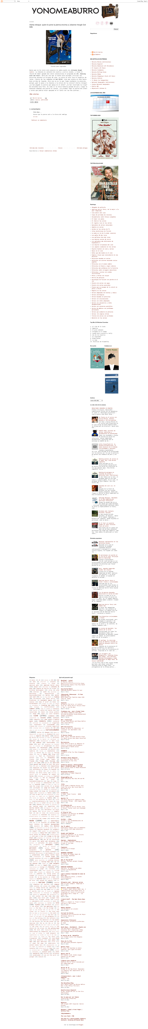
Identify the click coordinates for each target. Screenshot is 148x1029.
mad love (51, 802)
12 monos (32, 680)
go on (47, 762)
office (44, 834)
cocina (43, 718)
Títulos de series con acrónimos (102, 316)
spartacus (43, 894)
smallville (52, 887)
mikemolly (53, 814)
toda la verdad (37, 933)
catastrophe (33, 712)
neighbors (56, 829)
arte (57, 690)
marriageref (47, 808)
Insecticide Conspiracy (68, 998)
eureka (41, 751)
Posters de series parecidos (101, 285)
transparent (33, 938)
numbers (53, 833)
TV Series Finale (66, 735)
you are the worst (50, 955)
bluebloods (32, 700)
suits (54, 901)
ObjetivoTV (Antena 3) (99, 88)
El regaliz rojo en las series (102, 223)
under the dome (38, 943)
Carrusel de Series (67, 913)
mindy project (55, 816)
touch (42, 936)
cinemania (51, 716)
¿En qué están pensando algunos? (71, 942)
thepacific (44, 931)
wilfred (46, 953)
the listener (33, 919)
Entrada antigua (82, 148)
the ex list (32, 914)
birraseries (37, 698)
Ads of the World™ (67, 860)
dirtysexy (56, 737)
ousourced (48, 837)
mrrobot (53, 822)
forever (31, 757)
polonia (40, 853)
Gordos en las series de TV (101, 229)
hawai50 (53, 769)
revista (51, 867)
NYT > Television (66, 720)
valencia (32, 948)
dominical (32, 741)
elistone (38, 746)
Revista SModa (96, 74)
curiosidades (52, 730)
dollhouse (53, 739)
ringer (42, 868)
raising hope (45, 861)
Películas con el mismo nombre (102, 264)
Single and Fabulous (67, 833)
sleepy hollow (40, 887)
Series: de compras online (100, 314)
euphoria (32, 751)
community (37, 719)
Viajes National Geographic (101, 84)
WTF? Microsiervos (67, 727)
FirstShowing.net (66, 805)
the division (43, 913)
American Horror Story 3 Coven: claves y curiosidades (108, 581)
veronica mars (36, 950)
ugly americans (42, 941)
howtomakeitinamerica (36, 781)
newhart (44, 831)
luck (37, 802)
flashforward (51, 756)
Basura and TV (65, 953)
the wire (37, 930)
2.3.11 (35, 116)
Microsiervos (65, 742)
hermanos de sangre (49, 774)
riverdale (52, 868)
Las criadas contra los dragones (71, 937)
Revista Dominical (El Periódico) (103, 66)
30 (52, 680)
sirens (45, 886)
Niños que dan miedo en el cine (102, 253)
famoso (45, 754)
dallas (39, 732)
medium (35, 811)
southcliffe (36, 892)
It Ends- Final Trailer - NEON (71, 794)
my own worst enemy (51, 827)
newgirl (34, 831)
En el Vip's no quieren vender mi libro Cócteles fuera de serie (107, 524)
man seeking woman (36, 806)
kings (43, 791)
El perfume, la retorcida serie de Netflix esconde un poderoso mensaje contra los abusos (108, 642)
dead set (41, 734)
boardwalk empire (46, 700)
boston (57, 703)
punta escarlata (39, 860)
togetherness (33, 934)
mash (55, 808)
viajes (46, 950)
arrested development (36, 690)
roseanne (40, 872)
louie (51, 801)
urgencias (41, 946)
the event (53, 913)
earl (39, 744)
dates (55, 732)
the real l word (45, 924)
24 (39, 680)
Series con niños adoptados (101, 301)
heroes (31, 776)
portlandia (49, 853)
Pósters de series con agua (101, 283)
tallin (49, 903)
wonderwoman (37, 955)
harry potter (55, 767)
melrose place (46, 811)
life (57, 793)
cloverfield (32, 717)
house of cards (47, 779)
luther (44, 803)
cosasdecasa (45, 722)
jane (55, 784)
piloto (48, 850)
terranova (48, 904)
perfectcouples (33, 846)
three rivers (55, 931)
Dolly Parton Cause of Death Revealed (73, 767)
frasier (31, 759)
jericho (46, 786)
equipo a (35, 749)
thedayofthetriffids (50, 929)
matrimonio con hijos (52, 809)
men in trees (40, 813)
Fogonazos (64, 847)
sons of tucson (46, 891)
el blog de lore (66, 812)
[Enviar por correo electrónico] (31, 102)
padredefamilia (34, 839)
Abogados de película (99, 207)
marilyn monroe (34, 808)
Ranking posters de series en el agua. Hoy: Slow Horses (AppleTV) (108, 460)
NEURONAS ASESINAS (67, 853)
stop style (41, 898)
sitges (53, 886)
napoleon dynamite (43, 829)
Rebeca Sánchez (66, 907)
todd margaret (51, 933)
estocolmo (44, 749)
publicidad (44, 100)
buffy (57, 705)
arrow (50, 690)
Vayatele (63, 703)
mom (34, 822)
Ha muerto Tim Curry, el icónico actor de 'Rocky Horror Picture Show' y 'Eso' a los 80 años (73, 706)
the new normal (48, 921)
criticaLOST (51, 724)
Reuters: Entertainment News (70, 887)
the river (35, 926)
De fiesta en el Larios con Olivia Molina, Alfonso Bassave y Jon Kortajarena (108, 419)
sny (45, 889)
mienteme (44, 814)
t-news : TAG (65, 979)
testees (57, 904)
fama (38, 754)
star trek (48, 896)
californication (49, 707)
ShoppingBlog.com (66, 777)
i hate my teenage (34, 782)
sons (52, 889)
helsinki (54, 772)
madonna (39, 804)
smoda (38, 889)
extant (31, 752)
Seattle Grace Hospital (68, 990)
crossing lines (37, 728)
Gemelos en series (97, 227)
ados (34, 681)
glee (38, 762)
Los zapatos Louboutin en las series (104, 247)
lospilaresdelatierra (39, 801)
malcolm (54, 804)
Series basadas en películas (101, 296)
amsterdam (45, 686)
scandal (31, 875)
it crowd (48, 784)
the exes (42, 914)
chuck (43, 713)
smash (31, 889)
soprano (56, 891)
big (41, 696)
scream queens (51, 875)
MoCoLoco (63, 1002)
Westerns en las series (99, 318)
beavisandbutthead (35, 695)
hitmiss (48, 776)
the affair (35, 906)
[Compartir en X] (34, 102)
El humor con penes (98, 219)
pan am (46, 839)
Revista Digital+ (97, 64)
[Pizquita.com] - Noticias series (72, 882)
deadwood (50, 734)
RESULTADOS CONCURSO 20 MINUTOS (102, 408)
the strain (40, 928)
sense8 (42, 880)
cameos (32, 708)
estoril (53, 749)
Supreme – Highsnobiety (68, 840)
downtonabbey (51, 742)
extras (39, 752)
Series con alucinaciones (100, 299)
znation (40, 956)
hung (54, 781)
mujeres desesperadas (52, 824)
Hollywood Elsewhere (67, 771)
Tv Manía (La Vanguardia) (100, 80)
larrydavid (52, 791)
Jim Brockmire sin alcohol (69, 909)
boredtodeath (33, 703)
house (31, 779)
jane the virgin (34, 786)
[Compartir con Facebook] (36, 102)
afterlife (43, 681)
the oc (50, 923)
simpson (56, 884)
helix (40, 771)
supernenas (41, 903)
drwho (31, 744)
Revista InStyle (97, 78)
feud (40, 756)
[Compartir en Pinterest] (37, 102)
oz (55, 838)
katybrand (54, 789)
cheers (43, 712)
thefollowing (33, 931)
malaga (47, 804)
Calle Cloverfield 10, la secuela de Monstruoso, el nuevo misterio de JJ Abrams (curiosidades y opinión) (108, 446)
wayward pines (46, 951)
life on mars (36, 794)
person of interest (49, 846)
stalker (38, 896)
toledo (42, 934)
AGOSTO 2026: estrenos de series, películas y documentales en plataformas (108, 432)
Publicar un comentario (39, 120)
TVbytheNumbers (66, 1013)
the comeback (41, 911)
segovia (31, 878)
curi (41, 730)
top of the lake (52, 934)
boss (51, 703)
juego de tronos (49, 788)
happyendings (55, 766)
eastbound (47, 744)
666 (58, 680)
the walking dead (53, 928)
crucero (47, 728)
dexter (47, 736)
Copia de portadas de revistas (102, 215)
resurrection (33, 867)
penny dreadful (54, 843)
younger (31, 956)
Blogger (80, 1024)
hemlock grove (33, 774)
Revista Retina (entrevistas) (101, 62)
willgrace (56, 953)
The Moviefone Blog (67, 983)
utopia (49, 946)
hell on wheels (51, 771)
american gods (34, 685)
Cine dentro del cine (99, 213)
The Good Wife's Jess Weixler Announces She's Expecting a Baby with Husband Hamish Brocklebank (72, 930)
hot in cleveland (49, 777)
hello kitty (43, 772)
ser (58, 880)
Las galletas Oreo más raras (101, 237)
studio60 (56, 899)
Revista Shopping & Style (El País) (103, 76)
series (41, 882)
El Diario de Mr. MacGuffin (70, 935)
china (34, 713)
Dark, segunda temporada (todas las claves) (107, 569)
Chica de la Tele (66, 941)
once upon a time (37, 836)
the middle (55, 920)
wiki (31, 72)
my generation (39, 827)
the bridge (49, 908)
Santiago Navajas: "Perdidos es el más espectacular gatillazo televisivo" (108, 499)
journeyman (36, 788)
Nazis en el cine (97, 251)
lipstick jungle (54, 796)
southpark (56, 892)
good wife (56, 762)
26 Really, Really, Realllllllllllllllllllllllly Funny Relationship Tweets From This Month (73, 683)
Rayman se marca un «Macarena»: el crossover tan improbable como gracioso (72, 730)
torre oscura (33, 936)
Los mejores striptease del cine (102, 245)
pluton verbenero (50, 851)
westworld (36, 953)
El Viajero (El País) (99, 68)
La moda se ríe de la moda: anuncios (104, 233)
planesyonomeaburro (35, 851)
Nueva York (43, 833)
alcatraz (32, 683)
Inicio (60, 148)
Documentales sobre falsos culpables (104, 217)
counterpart (38, 724)
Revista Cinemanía (97, 70)
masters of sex (34, 809)
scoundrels (41, 875)
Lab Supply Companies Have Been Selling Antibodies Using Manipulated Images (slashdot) (73, 714)
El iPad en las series (99, 221)
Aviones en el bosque (68, 848)
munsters (37, 826)
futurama (52, 761)
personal (32, 848)
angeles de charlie (42, 688)
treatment (45, 938)
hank (37, 766)
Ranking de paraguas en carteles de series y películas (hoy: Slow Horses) (108, 474)
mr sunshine (43, 822)
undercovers (52, 943)
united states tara (35, 945)
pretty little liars (52, 855)
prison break (50, 856)
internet (37, 784)
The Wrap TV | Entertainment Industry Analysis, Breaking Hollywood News (73, 1019)
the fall (51, 914)
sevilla (56, 882)
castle (42, 710)
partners (31, 843)
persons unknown (50, 848)
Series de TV (65, 967)
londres (49, 798)
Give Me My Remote (67, 689)
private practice (35, 858)
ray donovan (33, 863)
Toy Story (51, 936)
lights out (42, 796)
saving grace (51, 873)
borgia (44, 703)
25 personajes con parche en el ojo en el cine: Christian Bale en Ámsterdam (108, 556)
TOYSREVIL (64, 750)
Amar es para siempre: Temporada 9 (72, 883)
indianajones (48, 782)
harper (45, 767)
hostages (36, 777)
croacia (31, 726)
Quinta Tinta (65, 946)
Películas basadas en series (101, 258)
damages (47, 732)
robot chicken (46, 870)
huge (48, 781)
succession (47, 901)
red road (37, 865)
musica (38, 100)
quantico (35, 861)
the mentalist (44, 920)
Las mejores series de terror (101, 239)
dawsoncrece (32, 734)
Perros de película (98, 277)
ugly (30, 941)
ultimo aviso (55, 941)
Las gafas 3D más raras (99, 235)
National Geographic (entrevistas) (103, 82)
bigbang (56, 697)
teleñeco (37, 904)
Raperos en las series (99, 290)
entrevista (44, 747)
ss (30, 896)
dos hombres (37, 742)
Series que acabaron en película (102, 312)
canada (48, 708)
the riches (56, 924)
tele (57, 903)
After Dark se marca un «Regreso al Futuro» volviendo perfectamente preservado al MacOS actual (72, 745)
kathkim (46, 789)
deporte (38, 736)
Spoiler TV (64, 798)
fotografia (51, 757)
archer (54, 688)
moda (31, 821)
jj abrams (56, 786)
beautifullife (49, 693)
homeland (56, 776)
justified (32, 789)
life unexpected (48, 794)
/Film (62, 784)
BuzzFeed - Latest (67, 680)
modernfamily (55, 821)
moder (45, 820)
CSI (54, 728)
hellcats (32, 772)
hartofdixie (37, 769)
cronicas (40, 726)
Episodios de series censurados (102, 225)
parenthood (55, 839)
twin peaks (51, 940)
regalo (45, 865)
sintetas (36, 886)
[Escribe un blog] (32, 102)
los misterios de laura (44, 799)
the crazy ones (54, 911)
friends (31, 761)
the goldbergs (49, 916)
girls (31, 762)
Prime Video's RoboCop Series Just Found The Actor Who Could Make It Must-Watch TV (72, 787)
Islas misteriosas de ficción (101, 231)
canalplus (56, 708)
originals (40, 837)
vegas (57, 948)
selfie (48, 878)
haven (46, 769)
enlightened (48, 746)
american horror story (51, 685)
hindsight (40, 776)
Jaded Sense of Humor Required (71, 773)
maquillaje (51, 806)
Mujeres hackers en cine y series (103, 249)
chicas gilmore (54, 712)
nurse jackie (33, 834)
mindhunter (45, 816)
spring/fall (53, 894)
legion (31, 793)
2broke (46, 680)
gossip (36, 764)
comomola (42, 721)
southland (46, 892)
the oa (42, 923)
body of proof (43, 702)
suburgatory (35, 901)
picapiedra (32, 850)
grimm (44, 764)
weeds (57, 951)
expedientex (51, 751)
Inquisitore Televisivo (68, 920)
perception (37, 844)
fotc (41, 757)
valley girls (42, 948)
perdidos (49, 844)
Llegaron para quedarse (68, 960)
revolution (32, 868)
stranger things (44, 899)
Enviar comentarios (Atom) (48, 151)
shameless (36, 884)
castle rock (52, 710)
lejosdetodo (41, 792)
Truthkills (64, 792)
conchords (56, 721)
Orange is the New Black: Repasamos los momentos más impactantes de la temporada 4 (72, 970)
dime (48, 737)
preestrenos (36, 855)
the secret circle (48, 926)
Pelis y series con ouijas (100, 275)
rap (55, 861)
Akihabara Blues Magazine (69, 757)
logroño (42, 798)
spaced (35, 894)
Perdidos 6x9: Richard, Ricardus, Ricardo (106, 511)
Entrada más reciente (37, 148)
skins (30, 887)
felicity (31, 756)
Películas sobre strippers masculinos (104, 270)
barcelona (53, 691)
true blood (55, 938)
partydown (41, 843)
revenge (42, 867)
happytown (36, 767)
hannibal (44, 766)
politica (32, 853)
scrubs (31, 877)
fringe (42, 761)
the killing (38, 918)
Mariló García (98, 52)
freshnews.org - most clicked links (72, 711)
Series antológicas (98, 294)
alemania (43, 683)
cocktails (56, 717)
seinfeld (39, 878)
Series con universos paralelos (102, 306)
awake (45, 692)
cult (36, 730)
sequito (50, 880)
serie (33, 882)
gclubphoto (97, 54)
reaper (44, 863)
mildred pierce (33, 816)
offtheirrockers (54, 834)
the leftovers (51, 918)
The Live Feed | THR (67, 1016)
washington (35, 951)
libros (49, 793)
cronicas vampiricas (52, 726)
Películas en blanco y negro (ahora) (104, 266)
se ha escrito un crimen (46, 877)
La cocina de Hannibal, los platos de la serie (108, 629)
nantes (31, 829)
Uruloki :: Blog (66, 819)
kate (39, 789)
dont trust (55, 741)
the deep (34, 913)
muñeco (46, 826)
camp (42, 708)
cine (36, 716)
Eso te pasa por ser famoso (70, 997)
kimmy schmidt (33, 791)
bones (54, 702)
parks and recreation (48, 841)
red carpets (54, 863)
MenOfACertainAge (54, 813)
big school (48, 696)
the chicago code (40, 909)
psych (45, 858)
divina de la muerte (39, 739)
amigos (36, 686)
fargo (53, 754)
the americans (48, 906)
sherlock (46, 884)
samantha (39, 873)
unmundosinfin (50, 945)
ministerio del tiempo (39, 818)
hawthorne (32, 771)
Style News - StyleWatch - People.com (73, 927)
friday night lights (47, 759)
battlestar (32, 693)
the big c (39, 908)
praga (57, 853)
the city (51, 909)
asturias (36, 692)
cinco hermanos (54, 713)
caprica (35, 710)
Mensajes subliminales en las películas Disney (108, 542)
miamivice (35, 814)
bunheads (36, 707)
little (34, 798)
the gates (39, 916)
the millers (36, 921)
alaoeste (53, 681)
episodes (56, 747)
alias (53, 683)
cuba (30, 730)
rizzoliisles (33, 870)
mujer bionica (34, 824)
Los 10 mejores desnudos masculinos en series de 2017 (108, 593)
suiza (31, 903)
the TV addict (65, 826)
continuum (35, 722)
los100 (57, 799)
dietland (41, 737)
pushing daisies (53, 860)
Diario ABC (95, 86)
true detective (38, 940)
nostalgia (34, 832)
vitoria (57, 950)
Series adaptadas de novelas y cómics (104, 292)
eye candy (48, 752)
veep (50, 948)
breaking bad (45, 705)
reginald (54, 865)
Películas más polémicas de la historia (105, 268)
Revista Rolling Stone (99, 72)
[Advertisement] (58, 134)
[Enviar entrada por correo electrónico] (46, 98)
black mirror (50, 698)
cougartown (55, 723)
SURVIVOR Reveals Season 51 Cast (71, 690)
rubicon (48, 872)
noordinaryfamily (54, 831)
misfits (53, 818)
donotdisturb (44, 740)
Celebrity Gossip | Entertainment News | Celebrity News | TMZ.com (72, 765)
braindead (35, 705)
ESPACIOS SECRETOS (67, 867)
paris (34, 841)
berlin (48, 695)
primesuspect (37, 856)
